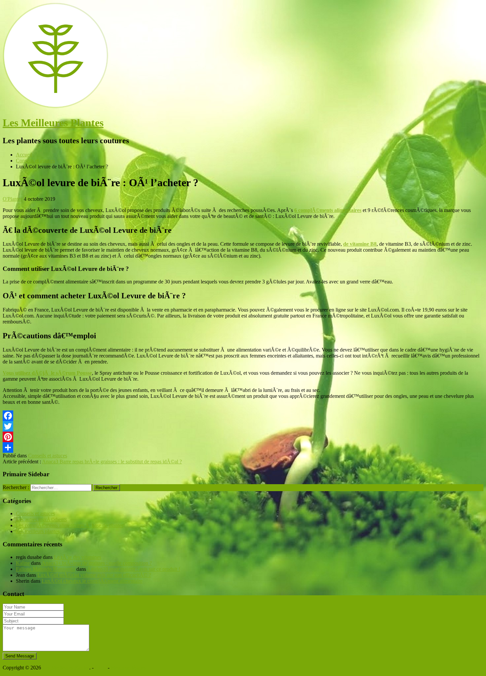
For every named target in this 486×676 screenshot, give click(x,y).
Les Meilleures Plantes (53, 123)
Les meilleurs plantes (38, 531)
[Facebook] (243, 415)
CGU (100, 667)
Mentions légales (128, 667)
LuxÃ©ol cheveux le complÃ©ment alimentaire (92, 581)
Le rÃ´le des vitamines (77, 557)
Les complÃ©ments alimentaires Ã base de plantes (69, 525)
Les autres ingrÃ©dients (41, 519)
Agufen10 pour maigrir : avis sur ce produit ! (133, 569)
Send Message (19, 656)
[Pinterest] (243, 437)
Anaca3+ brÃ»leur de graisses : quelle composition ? (97, 563)
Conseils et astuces (47, 455)
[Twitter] (243, 426)
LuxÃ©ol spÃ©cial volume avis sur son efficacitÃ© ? (94, 575)
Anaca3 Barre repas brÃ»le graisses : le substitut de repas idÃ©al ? (112, 461)
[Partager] (243, 447)
